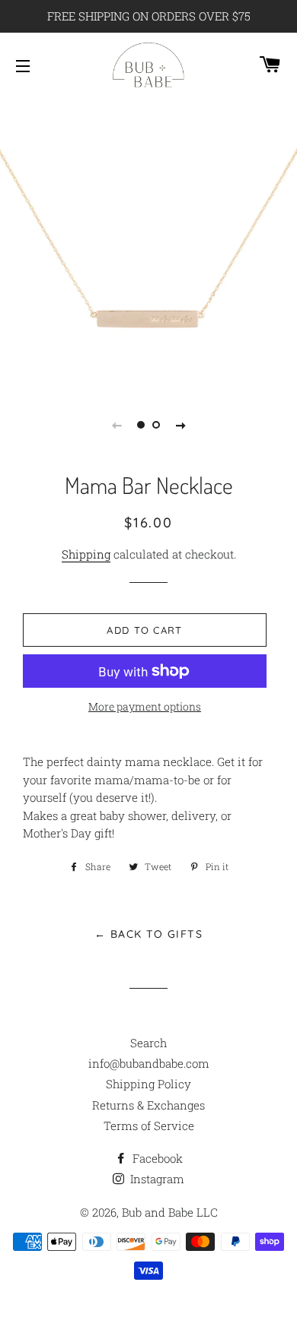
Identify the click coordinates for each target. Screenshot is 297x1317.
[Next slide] (180, 425)
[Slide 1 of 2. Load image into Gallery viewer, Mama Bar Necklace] (140, 424)
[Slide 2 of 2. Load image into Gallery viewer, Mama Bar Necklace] (156, 424)
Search (148, 1042)
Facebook (156, 1158)
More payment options (144, 706)
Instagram (155, 1178)
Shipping (86, 554)
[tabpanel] (148, 241)
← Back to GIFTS (148, 933)
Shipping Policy (148, 1083)
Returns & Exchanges (148, 1105)
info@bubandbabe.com (148, 1063)
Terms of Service (149, 1125)
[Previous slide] (116, 425)
